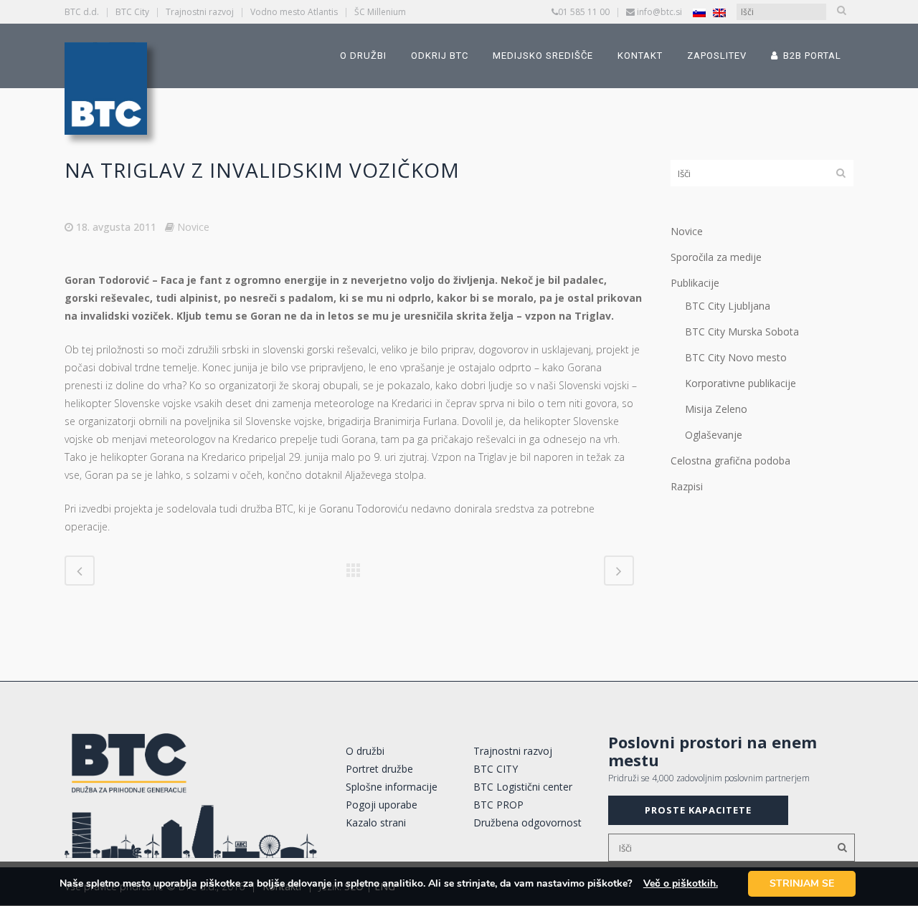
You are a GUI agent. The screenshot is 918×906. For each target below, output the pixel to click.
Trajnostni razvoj (200, 12)
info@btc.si (659, 12)
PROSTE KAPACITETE (698, 810)
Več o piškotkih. (680, 883)
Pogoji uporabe (381, 804)
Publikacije (695, 283)
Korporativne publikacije (740, 383)
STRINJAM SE (802, 883)
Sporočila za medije (716, 257)
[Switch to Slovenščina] (699, 12)
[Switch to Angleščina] (719, 12)
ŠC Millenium (380, 12)
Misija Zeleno (716, 409)
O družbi (365, 751)
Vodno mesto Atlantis (294, 12)
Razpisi (687, 486)
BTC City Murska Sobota (742, 331)
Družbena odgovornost (527, 822)
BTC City (132, 12)
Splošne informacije (391, 786)
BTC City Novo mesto (736, 357)
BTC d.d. (82, 12)
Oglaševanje (713, 435)
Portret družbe (379, 769)
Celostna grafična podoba (730, 460)
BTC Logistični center (522, 786)
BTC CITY (495, 769)
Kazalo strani (376, 822)
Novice (193, 227)
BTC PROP (498, 804)
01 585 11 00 (584, 12)
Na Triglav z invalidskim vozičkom (262, 169)
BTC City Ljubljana (727, 306)
